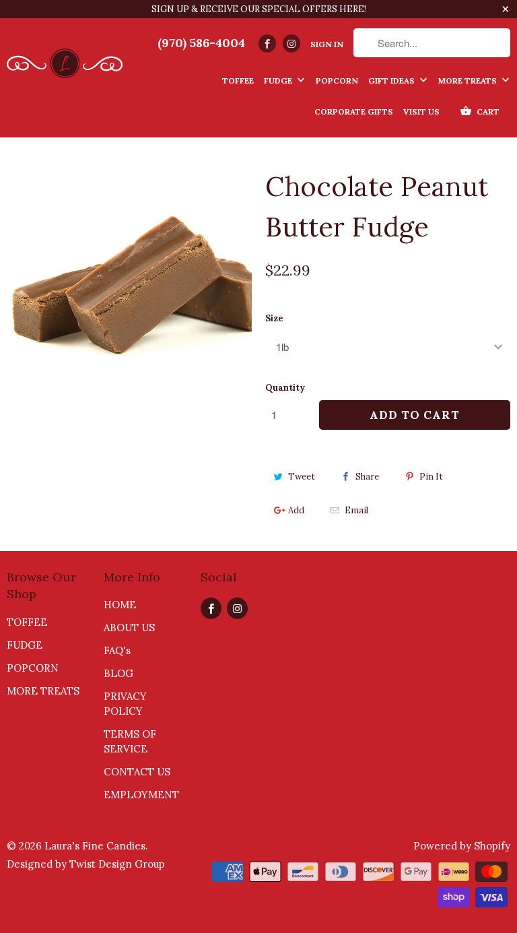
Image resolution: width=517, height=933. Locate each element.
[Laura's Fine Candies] (65, 59)
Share (367, 476)
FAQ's (117, 650)
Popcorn (337, 80)
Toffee (238, 80)
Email (356, 510)
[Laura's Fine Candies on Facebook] (267, 43)
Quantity (285, 387)
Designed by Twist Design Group (86, 864)
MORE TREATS (468, 80)
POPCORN (33, 668)
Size (274, 318)
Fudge (279, 80)
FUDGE (24, 645)
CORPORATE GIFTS (353, 111)
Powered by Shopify (461, 845)
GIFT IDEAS (392, 80)
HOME (120, 604)
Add (296, 510)
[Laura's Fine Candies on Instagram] (291, 43)
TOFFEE (27, 622)
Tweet (301, 476)
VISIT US (421, 111)
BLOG (118, 673)
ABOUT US (129, 627)
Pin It (431, 476)
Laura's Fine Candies (94, 845)
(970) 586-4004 (201, 43)
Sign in (326, 44)
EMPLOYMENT (141, 794)
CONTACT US (137, 771)
